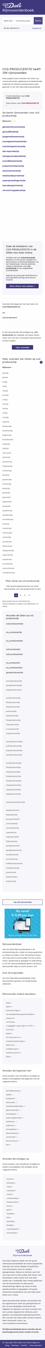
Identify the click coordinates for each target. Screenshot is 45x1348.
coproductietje (12, 837)
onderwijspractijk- (14, 1118)
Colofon (24, 1345)
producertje (11, 881)
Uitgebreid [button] (36, 28)
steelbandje (7, 515)
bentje (5, 377)
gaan (8, 1006)
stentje (5, 404)
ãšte (8, 1056)
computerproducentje (15, 802)
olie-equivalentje (10, 151)
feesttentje (7, 462)
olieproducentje (13, 707)
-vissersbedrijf (12, 1229)
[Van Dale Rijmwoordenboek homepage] (13, 6)
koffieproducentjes (14, 863)
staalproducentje (13, 776)
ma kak (9, 1029)
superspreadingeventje (13, 180)
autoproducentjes (13, 763)
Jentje (5, 391)
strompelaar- (12, 1129)
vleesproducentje (13, 785)
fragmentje (7, 466)
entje (4, 386)
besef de (10, 1045)
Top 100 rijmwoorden (22, 902)
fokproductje (11, 841)
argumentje (7, 555)
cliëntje (5, 448)
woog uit (10, 1018)
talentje (5, 524)
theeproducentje (13, 720)
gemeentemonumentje (13, 127)
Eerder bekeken (11, 28)
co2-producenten (14, 654)
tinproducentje (12, 724)
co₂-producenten (14, 667)
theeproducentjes (13, 781)
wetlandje (6, 537)
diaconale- (10, 1102)
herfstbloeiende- (13, 1091)
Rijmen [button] (38, 21)
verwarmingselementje (13, 190)
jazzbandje (7, 479)
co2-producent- (10, 317)
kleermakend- (12, 1133)
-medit (9, 1194)
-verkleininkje (12, 1198)
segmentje (7, 501)
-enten (9, 1206)
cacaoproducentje (14, 681)
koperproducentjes (14, 750)
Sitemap (15, 1345)
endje (4, 382)
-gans (8, 1210)
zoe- (8, 1144)
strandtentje (7, 519)
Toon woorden (22, 347)
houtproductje (12, 854)
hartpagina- (11, 1114)
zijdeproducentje (13, 794)
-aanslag (10, 1221)
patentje (6, 488)
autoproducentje (13, 698)
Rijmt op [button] (7, 21)
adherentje (7, 546)
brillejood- (10, 1098)
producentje (11, 711)
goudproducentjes (14, 685)
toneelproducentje (14, 755)
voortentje (7, 528)
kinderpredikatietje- (15, 1106)
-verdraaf (10, 1190)
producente (11, 872)
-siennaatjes (11, 1233)
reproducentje (12, 715)
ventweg (10, 1022)
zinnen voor (25, 103)
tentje (5, 413)
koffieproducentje (14, 746)
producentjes (11, 877)
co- (4, 312)
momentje (6, 484)
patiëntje (6, 493)
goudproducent (13, 846)
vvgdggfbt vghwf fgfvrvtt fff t (19, 1026)
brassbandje (7, 439)
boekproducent (12, 810)
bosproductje (11, 815)
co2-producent (13, 649)
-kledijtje (10, 1213)
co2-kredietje (12, 823)
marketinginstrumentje (13, 146)
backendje (7, 426)
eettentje (6, 457)
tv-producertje (12, 729)
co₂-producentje (14, 632)
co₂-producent (13, 662)
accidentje (7, 542)
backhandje (7, 430)
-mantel (9, 1179)
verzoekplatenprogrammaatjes (19, 1014)
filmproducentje (13, 702)
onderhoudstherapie (15, 1041)
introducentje (12, 859)
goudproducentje (14, 672)
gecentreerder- (12, 1110)
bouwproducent (13, 819)
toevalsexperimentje (12, 185)
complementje (8, 573)
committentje (8, 568)
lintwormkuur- (12, 1141)
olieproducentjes (13, 772)
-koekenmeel (12, 1202)
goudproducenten (14, 850)
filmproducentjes (13, 767)
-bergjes (9, 1225)
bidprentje (6, 435)
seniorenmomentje (11, 170)
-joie (8, 1217)
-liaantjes (10, 1183)
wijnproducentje (13, 733)
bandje (5, 373)
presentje (6, 497)
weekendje (7, 533)
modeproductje (12, 868)
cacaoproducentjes (14, 741)
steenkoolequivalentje (13, 175)
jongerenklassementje (13, 136)
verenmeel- (11, 1137)
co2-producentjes (14, 623)
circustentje (7, 564)
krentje (5, 395)
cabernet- (10, 1125)
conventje (6, 453)
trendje (5, 417)
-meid (8, 1187)
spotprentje (7, 510)
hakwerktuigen (12, 1010)
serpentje (6, 506)
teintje (5, 408)
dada (8, 1033)
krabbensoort (12, 1049)
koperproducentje (14, 690)
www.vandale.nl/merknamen (15, 1323)
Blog (7, 1345)
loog (8, 1003)
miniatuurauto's (13, 1053)
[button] (41, 362)
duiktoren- (10, 1121)
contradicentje (12, 828)
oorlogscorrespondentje (14, 156)
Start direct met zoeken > (22, 286)
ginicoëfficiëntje (10, 131)
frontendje (7, 470)
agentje (5, 422)
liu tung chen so (13, 1037)
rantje (5, 399)
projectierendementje (13, 166)
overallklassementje (12, 161)
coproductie (11, 832)
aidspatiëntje (8, 550)
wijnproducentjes (13, 789)
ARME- (9, 1095)
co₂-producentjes (14, 640)
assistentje (7, 559)
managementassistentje (14, 141)
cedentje (6, 444)
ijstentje (5, 475)
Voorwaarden (35, 1345)
